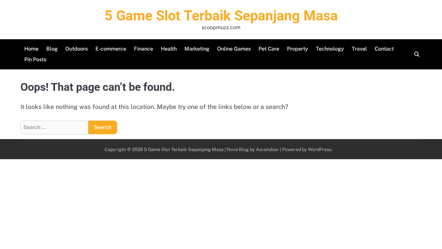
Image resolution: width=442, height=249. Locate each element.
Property (297, 49)
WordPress (319, 149)
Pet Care (269, 49)
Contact (384, 49)
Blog (52, 49)
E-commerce (110, 49)
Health (169, 49)
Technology (330, 49)
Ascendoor (267, 149)
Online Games (234, 49)
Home (31, 49)
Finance (143, 49)
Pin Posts (35, 59)
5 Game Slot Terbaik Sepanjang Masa (221, 15)
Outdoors (76, 49)
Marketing (196, 49)
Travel (359, 49)
